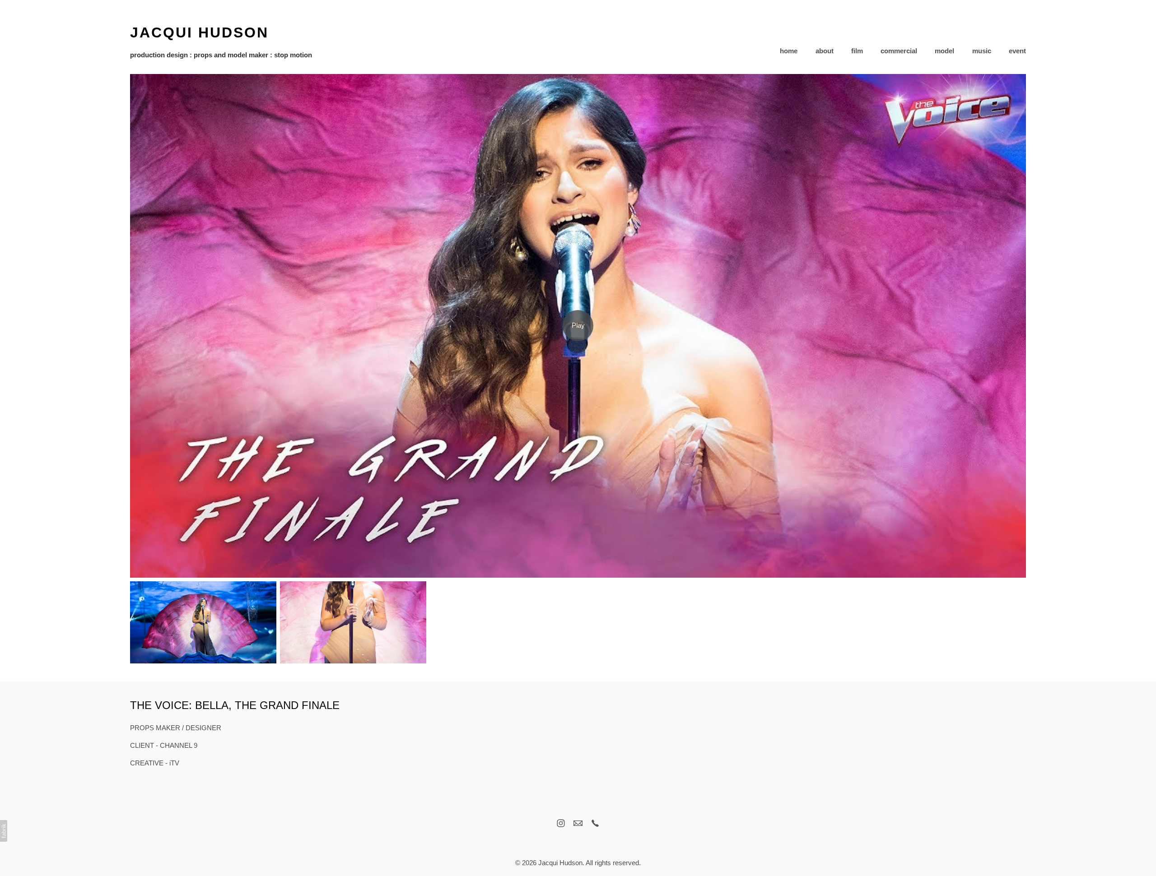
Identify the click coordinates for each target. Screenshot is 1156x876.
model (944, 51)
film (857, 51)
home (788, 51)
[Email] (578, 823)
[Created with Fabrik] (3, 831)
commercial (899, 51)
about (825, 51)
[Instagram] (561, 823)
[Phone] (595, 823)
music (981, 51)
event (1017, 51)
